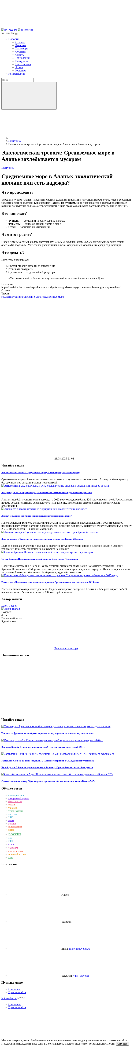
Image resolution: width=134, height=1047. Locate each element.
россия (14, 833)
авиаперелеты (15, 851)
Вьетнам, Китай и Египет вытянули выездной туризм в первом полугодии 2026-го (43, 747)
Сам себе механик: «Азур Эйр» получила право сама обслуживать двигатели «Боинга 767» (48, 781)
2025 (10, 817)
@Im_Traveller (80, 975)
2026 (10, 841)
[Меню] (16, 34)
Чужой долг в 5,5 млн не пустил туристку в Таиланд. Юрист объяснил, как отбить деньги (47, 767)
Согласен (122, 1043)
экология (6, 296)
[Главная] (34, 137)
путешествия (15, 826)
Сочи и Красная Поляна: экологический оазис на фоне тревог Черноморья (39, 559)
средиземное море (53, 296)
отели (11, 804)
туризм (13, 847)
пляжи (38, 296)
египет (11, 844)
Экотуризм (7, 167)
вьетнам (12, 814)
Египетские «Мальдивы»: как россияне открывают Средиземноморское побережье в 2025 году (50, 582)
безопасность (15, 801)
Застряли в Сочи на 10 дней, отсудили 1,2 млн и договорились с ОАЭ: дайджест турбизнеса (47, 760)
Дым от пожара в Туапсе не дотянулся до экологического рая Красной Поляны (42, 539)
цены (11, 820)
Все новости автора (66, 648)
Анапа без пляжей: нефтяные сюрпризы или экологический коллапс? (36, 515)
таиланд (12, 807)
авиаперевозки (16, 795)
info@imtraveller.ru (79, 948)
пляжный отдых (17, 854)
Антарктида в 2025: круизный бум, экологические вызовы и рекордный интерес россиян (46, 492)
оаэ (10, 838)
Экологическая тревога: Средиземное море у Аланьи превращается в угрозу (40, 472)
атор (10, 857)
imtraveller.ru (9, 998)
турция (16, 296)
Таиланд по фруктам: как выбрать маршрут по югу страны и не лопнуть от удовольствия (47, 733)
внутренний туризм (18, 798)
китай (11, 830)
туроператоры (15, 811)
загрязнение (27, 296)
